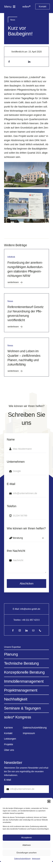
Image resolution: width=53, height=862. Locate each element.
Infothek (11, 257)
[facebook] (13, 630)
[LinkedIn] (29, 62)
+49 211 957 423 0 (31, 620)
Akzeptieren (26, 837)
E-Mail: (16, 609)
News (12, 20)
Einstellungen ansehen (27, 852)
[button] (49, 801)
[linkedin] (26, 630)
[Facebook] (9, 62)
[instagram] (19, 630)
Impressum (36, 859)
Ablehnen (26, 845)
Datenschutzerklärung (22, 859)
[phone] (40, 630)
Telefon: (17, 620)
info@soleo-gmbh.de (30, 609)
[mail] (33, 630)
